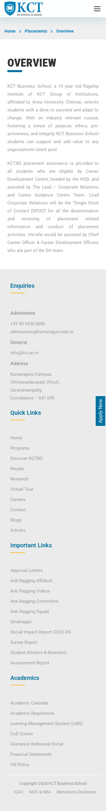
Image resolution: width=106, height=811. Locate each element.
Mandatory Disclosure (77, 792)
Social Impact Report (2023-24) (40, 632)
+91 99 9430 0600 (27, 323)
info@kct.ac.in (24, 352)
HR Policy (19, 764)
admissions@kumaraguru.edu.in (41, 331)
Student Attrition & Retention (38, 652)
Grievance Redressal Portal (36, 744)
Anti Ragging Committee (34, 601)
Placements (36, 31)
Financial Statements (31, 754)
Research (19, 479)
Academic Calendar (29, 703)
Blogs (15, 520)
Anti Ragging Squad (29, 611)
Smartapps (21, 621)
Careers (18, 499)
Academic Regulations (32, 713)
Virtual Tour (21, 489)
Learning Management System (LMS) (46, 723)
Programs (19, 448)
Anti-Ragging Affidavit (31, 580)
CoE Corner (21, 733)
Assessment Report (29, 663)
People (17, 468)
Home (10, 31)
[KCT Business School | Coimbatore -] (23, 8)
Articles (18, 530)
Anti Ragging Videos (30, 591)
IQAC (19, 792)
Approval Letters (26, 570)
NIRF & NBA (40, 792)
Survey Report (23, 642)
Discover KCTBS (26, 458)
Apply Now (100, 411)
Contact (18, 509)
